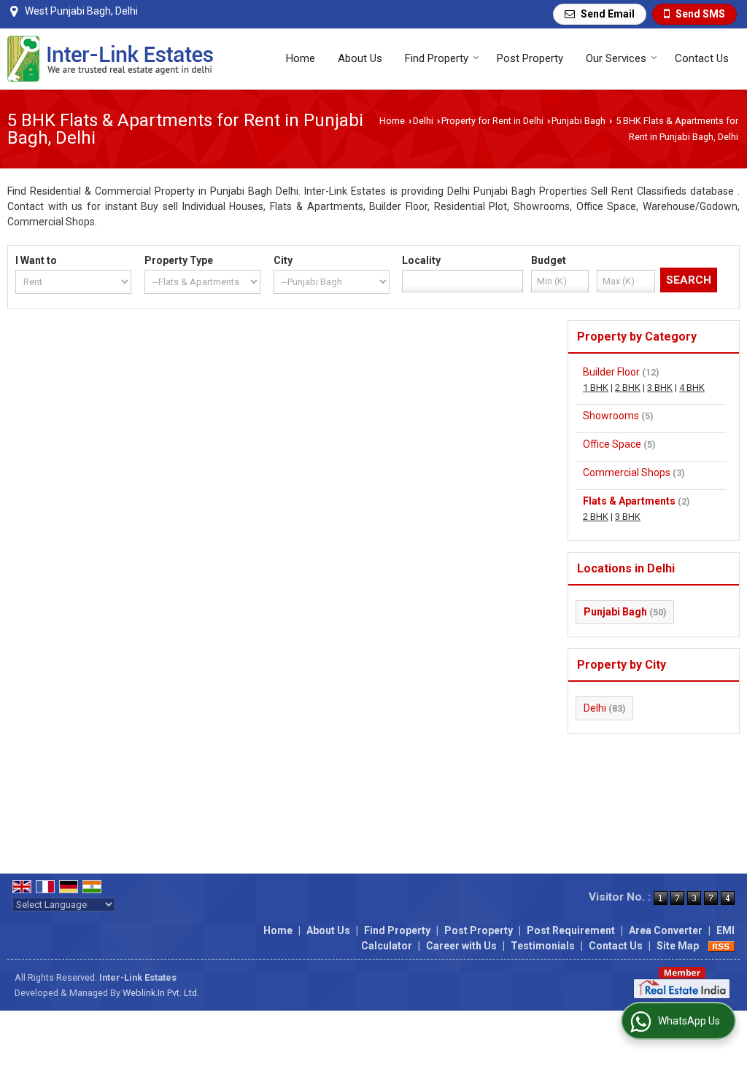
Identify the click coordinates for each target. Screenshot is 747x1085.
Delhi (423, 120)
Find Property (436, 58)
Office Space (612, 444)
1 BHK (595, 387)
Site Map (678, 946)
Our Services (616, 58)
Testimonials (543, 946)
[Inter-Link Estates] (110, 59)
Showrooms (611, 415)
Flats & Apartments (629, 501)
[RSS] (721, 946)
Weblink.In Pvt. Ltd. (161, 992)
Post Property (530, 58)
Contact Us (702, 58)
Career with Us (461, 946)
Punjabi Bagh (578, 120)
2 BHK (627, 387)
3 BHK (660, 387)
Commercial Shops (626, 472)
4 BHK (692, 387)
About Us (360, 58)
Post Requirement (571, 930)
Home (300, 58)
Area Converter (666, 930)
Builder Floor (611, 372)
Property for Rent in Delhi (492, 120)
